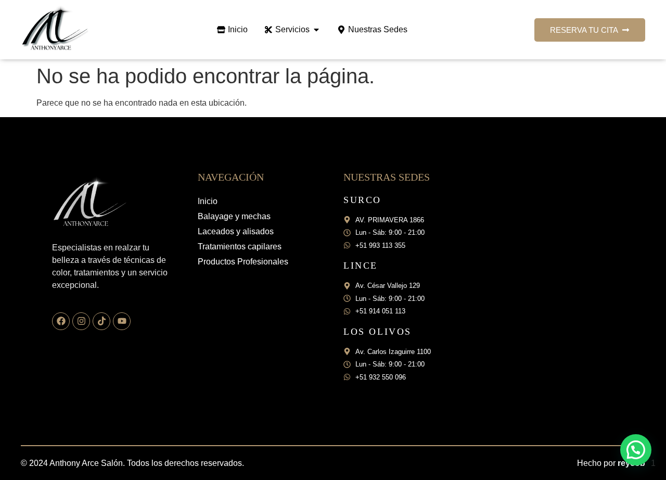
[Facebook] (61, 321)
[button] (635, 449)
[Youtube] (122, 321)
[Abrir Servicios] (316, 29)
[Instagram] (81, 321)
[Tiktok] (101, 321)
